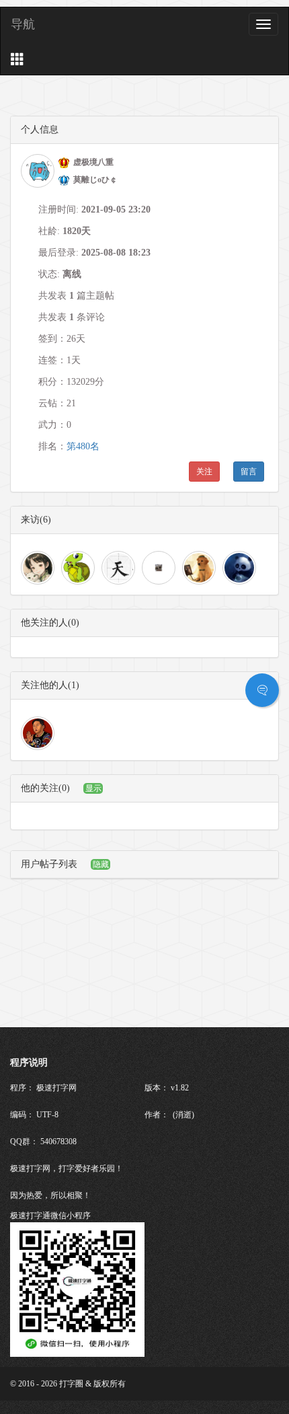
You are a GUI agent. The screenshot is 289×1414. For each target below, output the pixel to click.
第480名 (83, 446)
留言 (249, 471)
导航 (23, 24)
